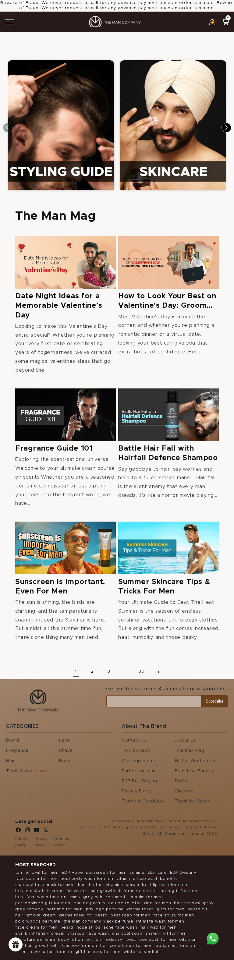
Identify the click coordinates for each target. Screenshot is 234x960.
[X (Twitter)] (46, 831)
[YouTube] (37, 831)
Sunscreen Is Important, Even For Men (60, 586)
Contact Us (134, 740)
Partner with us (138, 771)
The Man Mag (189, 751)
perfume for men (65, 909)
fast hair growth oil (35, 946)
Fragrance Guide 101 (53, 448)
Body (64, 761)
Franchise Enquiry (194, 771)
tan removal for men (36, 873)
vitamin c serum (122, 885)
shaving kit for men (165, 934)
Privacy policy (41, 842)
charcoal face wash (88, 934)
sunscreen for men (106, 873)
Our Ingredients (139, 761)
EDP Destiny (183, 873)
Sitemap (184, 791)
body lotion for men (79, 940)
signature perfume (35, 940)
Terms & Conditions (144, 801)
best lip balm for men (164, 885)
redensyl (114, 940)
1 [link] (76, 672)
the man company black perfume (98, 921)
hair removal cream (35, 915)
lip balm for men (146, 897)
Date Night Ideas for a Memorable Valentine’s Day (58, 305)
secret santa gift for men (170, 891)
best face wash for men (40, 897)
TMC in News (136, 751)
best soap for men (130, 915)
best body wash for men (87, 879)
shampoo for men (78, 946)
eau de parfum (89, 903)
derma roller (140, 909)
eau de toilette (124, 903)
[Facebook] (18, 831)
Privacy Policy (137, 791)
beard (67, 928)
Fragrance (17, 751)
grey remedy (29, 909)
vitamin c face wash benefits (147, 879)
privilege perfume (105, 909)
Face (64, 741)
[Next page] (158, 671)
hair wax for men (158, 928)
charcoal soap (127, 934)
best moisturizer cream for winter (51, 891)
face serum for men (36, 879)
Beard (12, 740)
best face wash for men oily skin (161, 940)
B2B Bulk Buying (139, 781)
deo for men (157, 903)
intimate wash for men (160, 921)
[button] (9, 22)
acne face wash (120, 928)
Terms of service (62, 842)
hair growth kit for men (115, 891)
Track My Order (192, 801)
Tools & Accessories (29, 771)
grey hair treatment (104, 897)
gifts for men (171, 909)
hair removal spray (194, 903)
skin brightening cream (39, 934)
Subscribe (214, 701)
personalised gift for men (42, 903)
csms (74, 897)
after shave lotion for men (43, 952)
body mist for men (175, 946)
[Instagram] (27, 831)
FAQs (181, 781)
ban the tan (90, 885)
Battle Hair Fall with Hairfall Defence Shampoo (168, 453)
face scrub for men (173, 915)
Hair (10, 761)
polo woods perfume (37, 921)
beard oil (197, 909)
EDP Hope (72, 873)
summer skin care (148, 873)
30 (141, 671)
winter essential (141, 952)
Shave (66, 751)
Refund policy (22, 842)
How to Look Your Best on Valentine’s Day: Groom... (167, 300)
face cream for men (36, 928)
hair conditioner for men (126, 946)
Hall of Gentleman (195, 761)
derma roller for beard (83, 915)
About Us (185, 741)
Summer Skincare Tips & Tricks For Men (164, 586)
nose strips (88, 928)
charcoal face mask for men (45, 885)
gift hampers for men (98, 952)
